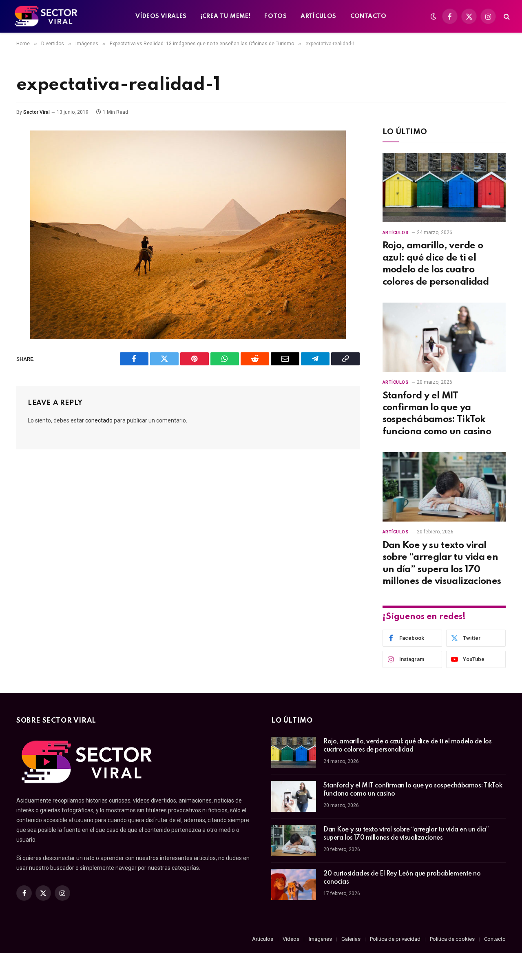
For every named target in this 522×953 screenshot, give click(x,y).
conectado (99, 420)
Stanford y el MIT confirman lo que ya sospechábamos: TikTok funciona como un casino (437, 413)
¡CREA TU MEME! (225, 16)
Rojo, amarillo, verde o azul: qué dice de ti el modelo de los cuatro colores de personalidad (436, 263)
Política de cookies (452, 939)
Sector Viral (36, 112)
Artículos (396, 232)
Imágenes (320, 939)
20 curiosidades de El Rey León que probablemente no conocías (402, 878)
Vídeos (291, 939)
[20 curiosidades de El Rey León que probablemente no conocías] (293, 884)
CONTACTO (368, 16)
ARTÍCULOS (318, 16)
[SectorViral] (46, 16)
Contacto (495, 939)
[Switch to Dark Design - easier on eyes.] (433, 16)
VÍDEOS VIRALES (160, 16)
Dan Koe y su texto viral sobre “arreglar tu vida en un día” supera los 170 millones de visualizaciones (442, 563)
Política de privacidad (395, 939)
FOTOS (275, 16)
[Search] (506, 16)
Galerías (351, 939)
